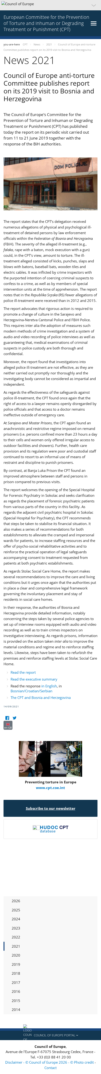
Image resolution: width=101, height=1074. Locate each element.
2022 (16, 937)
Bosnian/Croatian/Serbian (31, 691)
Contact (50, 1067)
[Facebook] (7, 717)
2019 (16, 964)
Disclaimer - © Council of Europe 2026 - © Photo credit (50, 1062)
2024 (16, 919)
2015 (16, 1000)
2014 (16, 1009)
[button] (50, 5)
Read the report (23, 672)
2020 (16, 955)
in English (49, 686)
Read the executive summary (34, 679)
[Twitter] (14, 717)
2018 (16, 973)
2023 (16, 928)
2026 (16, 900)
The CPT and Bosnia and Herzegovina (41, 697)
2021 (16, 946)
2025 (16, 910)
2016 (16, 991)
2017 (16, 982)
